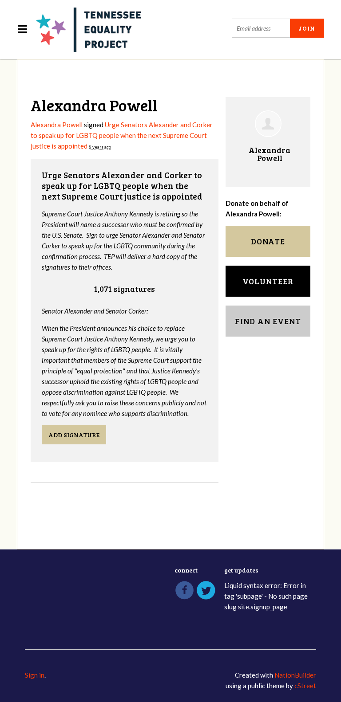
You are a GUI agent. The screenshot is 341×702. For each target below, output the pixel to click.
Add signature (73, 435)
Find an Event (268, 321)
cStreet (305, 686)
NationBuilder (295, 675)
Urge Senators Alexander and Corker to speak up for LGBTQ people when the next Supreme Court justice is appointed (122, 135)
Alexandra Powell (57, 125)
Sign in (34, 675)
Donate (268, 241)
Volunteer (267, 281)
